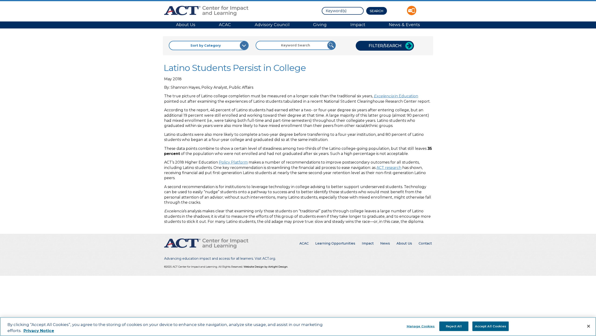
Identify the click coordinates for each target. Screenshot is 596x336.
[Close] (588, 326)
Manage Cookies (421, 326)
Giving (320, 24)
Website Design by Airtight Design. (266, 266)
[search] (343, 11)
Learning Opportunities (335, 243)
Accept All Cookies (490, 326)
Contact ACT (411, 10)
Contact (425, 243)
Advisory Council (272, 24)
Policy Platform (233, 162)
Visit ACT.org (265, 258)
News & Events (404, 24)
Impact (357, 24)
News (385, 243)
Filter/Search (385, 45)
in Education (396, 96)
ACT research (388, 167)
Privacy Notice (39, 330)
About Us (185, 24)
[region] (298, 326)
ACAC (225, 24)
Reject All (453, 326)
